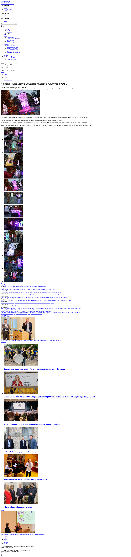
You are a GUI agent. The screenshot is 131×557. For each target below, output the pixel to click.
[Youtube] (1, 25)
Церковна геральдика (12, 51)
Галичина (9, 32)
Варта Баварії (10, 37)
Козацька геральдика (12, 48)
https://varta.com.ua (5, 1)
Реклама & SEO (11, 58)
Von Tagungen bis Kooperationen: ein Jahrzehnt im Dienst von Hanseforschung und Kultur (22, 534)
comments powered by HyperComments (10, 305)
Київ (5, 15)
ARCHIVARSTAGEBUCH (13, 38)
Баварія (8, 30)
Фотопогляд (4, 342)
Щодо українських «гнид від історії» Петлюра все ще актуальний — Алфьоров (21, 314)
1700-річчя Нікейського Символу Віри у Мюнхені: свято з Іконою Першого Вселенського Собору (26, 311)
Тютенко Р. (9, 41)
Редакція (6, 55)
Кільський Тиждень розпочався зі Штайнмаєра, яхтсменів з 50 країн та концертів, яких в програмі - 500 (27, 289)
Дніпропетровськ (8, 9)
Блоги (5, 36)
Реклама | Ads (7, 56)
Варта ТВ (3, 510)
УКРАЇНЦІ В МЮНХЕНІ (7, 3)
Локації (2, 72)
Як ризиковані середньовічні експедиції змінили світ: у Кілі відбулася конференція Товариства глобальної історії (30, 294)
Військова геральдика (12, 49)
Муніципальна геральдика (13, 52)
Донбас (5, 10)
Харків (5, 8)
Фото (5, 34)
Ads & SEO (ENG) (11, 59)
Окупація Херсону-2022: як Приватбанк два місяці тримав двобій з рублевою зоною (22, 309)
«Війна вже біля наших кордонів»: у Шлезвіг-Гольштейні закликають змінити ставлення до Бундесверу (27, 303)
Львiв (5, 21)
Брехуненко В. (10, 40)
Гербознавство (7, 44)
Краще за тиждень (5, 316)
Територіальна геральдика (13, 53)
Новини (6, 29)
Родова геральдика (11, 45)
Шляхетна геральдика (12, 47)
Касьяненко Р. (10, 42)
